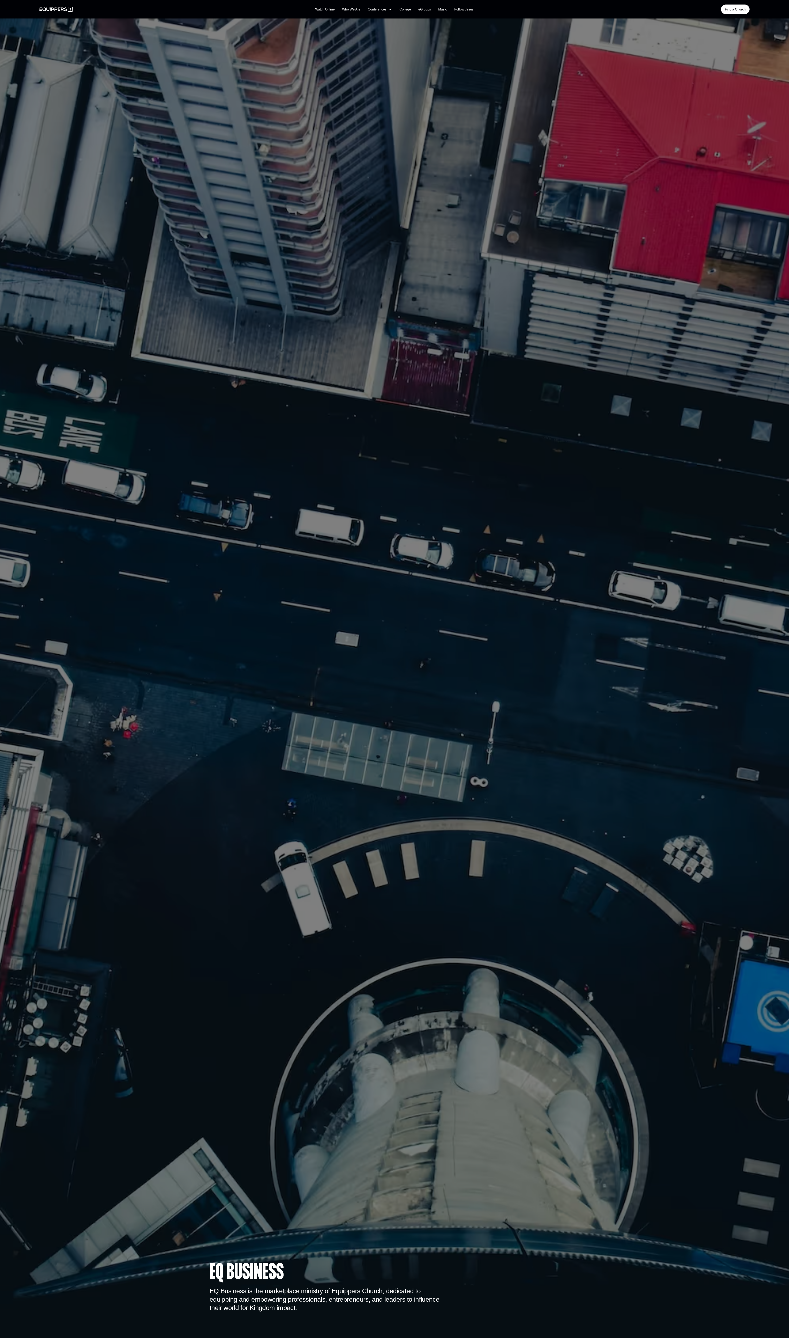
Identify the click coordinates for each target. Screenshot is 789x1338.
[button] (380, 9)
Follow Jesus (464, 9)
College (405, 9)
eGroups (424, 9)
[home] (114, 9)
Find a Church (735, 9)
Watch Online (325, 9)
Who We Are (351, 9)
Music (442, 9)
